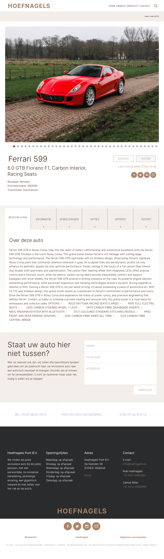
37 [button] (152, 146)
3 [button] (22, 146)
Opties (94, 219)
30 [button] (126, 146)
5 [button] (29, 146)
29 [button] (122, 146)
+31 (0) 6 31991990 (135, 486)
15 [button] (68, 146)
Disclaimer (31, 537)
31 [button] (129, 146)
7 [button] (37, 146)
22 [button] (95, 146)
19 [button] (83, 146)
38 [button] (156, 146)
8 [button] (41, 146)
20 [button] (87, 146)
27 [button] (114, 146)
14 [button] (64, 146)
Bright (154, 545)
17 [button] (76, 146)
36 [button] (149, 146)
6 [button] (33, 146)
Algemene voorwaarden (133, 537)
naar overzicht (152, 16)
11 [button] (52, 146)
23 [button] (99, 146)
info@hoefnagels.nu (134, 464)
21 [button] (91, 146)
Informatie (43, 219)
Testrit (146, 158)
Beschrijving (18, 217)
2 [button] (18, 146)
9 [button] (45, 146)
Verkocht (133, 6)
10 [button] (49, 146)
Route (87, 475)
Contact (144, 6)
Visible (145, 545)
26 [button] (110, 146)
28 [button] (118, 146)
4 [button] (26, 146)
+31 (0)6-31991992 (134, 475)
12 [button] (56, 146)
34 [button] (141, 146)
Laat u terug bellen (129, 166)
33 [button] (137, 146)
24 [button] (102, 146)
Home (112, 6)
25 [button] (106, 146)
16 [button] (72, 146)
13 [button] (60, 146)
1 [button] (14, 146)
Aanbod (121, 6)
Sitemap (61, 545)
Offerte (123, 158)
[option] (82, 84)
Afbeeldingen (69, 219)
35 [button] (145, 146)
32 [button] (133, 146)
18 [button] (79, 146)
